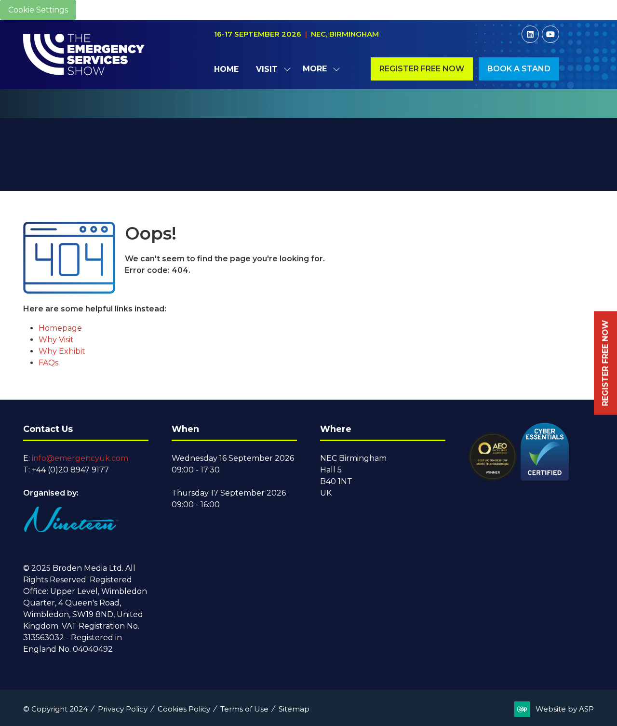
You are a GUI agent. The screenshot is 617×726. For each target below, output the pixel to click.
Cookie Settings (38, 9)
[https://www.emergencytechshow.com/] (308, 112)
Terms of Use (244, 708)
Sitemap (294, 708)
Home (226, 69)
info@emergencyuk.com (80, 458)
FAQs (48, 362)
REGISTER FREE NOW (605, 363)
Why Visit (56, 339)
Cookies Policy (184, 708)
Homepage (60, 328)
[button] (318, 69)
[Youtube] (550, 34)
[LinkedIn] (530, 34)
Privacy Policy (123, 708)
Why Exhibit (62, 351)
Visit (267, 69)
